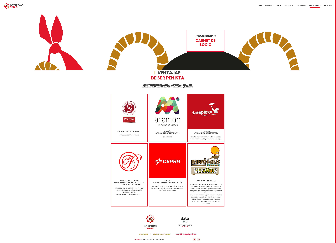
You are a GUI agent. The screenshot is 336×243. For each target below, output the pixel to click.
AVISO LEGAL (143, 234)
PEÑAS (279, 6)
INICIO (260, 6)
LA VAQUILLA (289, 6)
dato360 (138, 240)
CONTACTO (328, 6)
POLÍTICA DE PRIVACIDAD (162, 234)
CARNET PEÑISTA (314, 6)
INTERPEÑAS (269, 6)
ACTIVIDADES (301, 6)
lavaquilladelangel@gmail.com (186, 234)
